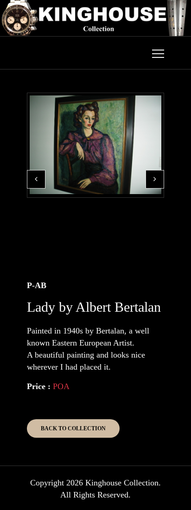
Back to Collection (73, 428)
